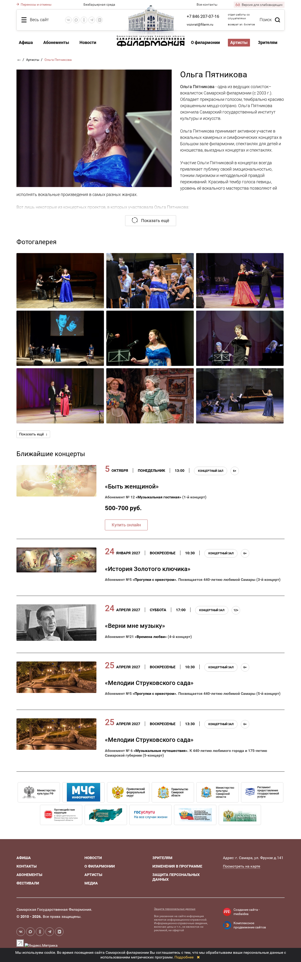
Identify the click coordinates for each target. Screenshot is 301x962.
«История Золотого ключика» (147, 568)
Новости (87, 42)
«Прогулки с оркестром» (154, 579)
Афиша (26, 42)
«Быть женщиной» (132, 486)
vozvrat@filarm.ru (200, 24)
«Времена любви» (151, 636)
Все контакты (207, 4)
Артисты (33, 60)
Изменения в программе (177, 866)
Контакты (26, 866)
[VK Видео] (99, 20)
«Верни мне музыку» (135, 625)
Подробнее (184, 957)
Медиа (91, 883)
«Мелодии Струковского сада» (149, 682)
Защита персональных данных (174, 909)
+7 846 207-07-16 (203, 16)
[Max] (76, 20)
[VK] (68, 20)
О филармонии (205, 42)
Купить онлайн (126, 524)
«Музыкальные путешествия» (160, 750)
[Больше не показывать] (198, 957)
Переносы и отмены (35, 4)
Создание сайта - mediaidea (247, 912)
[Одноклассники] (84, 20)
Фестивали (27, 883)
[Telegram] (91, 20)
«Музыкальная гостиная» (158, 497)
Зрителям (267, 42)
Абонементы (56, 42)
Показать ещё (154, 220)
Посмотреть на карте (241, 866)
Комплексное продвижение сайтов (250, 925)
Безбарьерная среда (99, 4)
